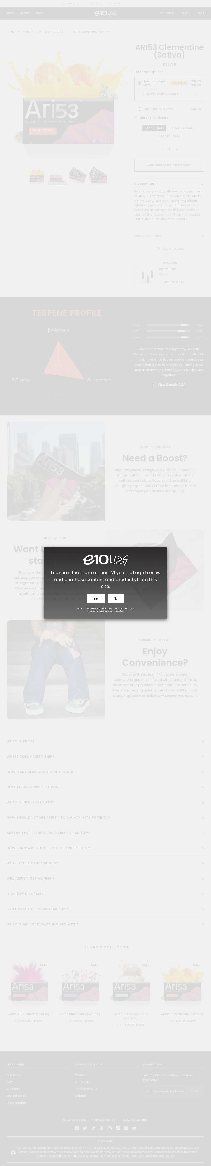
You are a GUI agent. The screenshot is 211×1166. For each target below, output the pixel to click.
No (116, 598)
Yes (96, 598)
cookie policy (118, 611)
